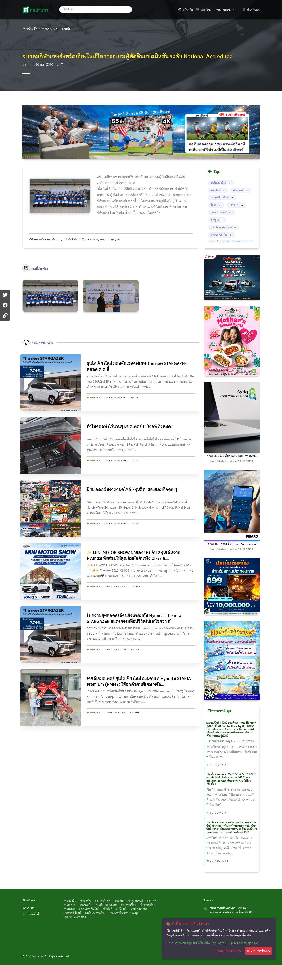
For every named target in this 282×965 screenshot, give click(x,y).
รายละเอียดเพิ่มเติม (229, 951)
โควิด (215, 205)
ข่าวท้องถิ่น (70, 900)
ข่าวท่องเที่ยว (128, 904)
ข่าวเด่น (151, 900)
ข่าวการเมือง (147, 904)
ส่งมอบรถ (240, 190)
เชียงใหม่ (217, 190)
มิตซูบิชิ (217, 219)
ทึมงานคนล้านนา (50, 239)
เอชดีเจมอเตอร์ (221, 212)
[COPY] (5, 315)
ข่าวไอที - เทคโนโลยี (115, 908)
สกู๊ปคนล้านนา (139, 908)
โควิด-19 (236, 205)
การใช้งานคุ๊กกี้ (30, 914)
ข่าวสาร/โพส (49, 29)
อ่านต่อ (66, 29)
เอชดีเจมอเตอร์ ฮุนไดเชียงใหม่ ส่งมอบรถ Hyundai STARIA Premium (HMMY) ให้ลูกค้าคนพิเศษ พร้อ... (139, 681)
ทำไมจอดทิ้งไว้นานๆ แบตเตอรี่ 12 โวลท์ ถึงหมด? (130, 427)
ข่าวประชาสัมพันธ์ (89, 908)
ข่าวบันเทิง (85, 904)
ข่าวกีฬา (28, 65)
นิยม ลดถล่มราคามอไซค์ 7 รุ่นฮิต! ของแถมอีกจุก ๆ (132, 490)
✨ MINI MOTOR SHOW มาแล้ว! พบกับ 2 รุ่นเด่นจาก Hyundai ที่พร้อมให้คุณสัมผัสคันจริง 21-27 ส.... (133, 555)
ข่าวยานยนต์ (135, 900)
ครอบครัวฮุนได (221, 234)
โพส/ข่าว (205, 9)
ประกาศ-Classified (75, 916)
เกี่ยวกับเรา (253, 9)
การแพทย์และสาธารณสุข (124, 912)
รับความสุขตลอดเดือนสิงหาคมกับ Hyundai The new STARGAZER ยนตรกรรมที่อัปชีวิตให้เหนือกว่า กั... (134, 618)
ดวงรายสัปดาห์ (72, 912)
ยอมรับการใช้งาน (258, 951)
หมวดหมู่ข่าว (226, 9)
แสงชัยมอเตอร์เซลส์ (223, 227)
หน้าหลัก (187, 9)
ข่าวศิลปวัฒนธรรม (106, 904)
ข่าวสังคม (69, 908)
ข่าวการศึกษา (103, 900)
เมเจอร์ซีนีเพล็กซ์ (222, 197)
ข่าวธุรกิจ (85, 900)
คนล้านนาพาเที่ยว (95, 912)
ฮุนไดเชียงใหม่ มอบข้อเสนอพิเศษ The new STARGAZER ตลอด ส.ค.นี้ (137, 366)
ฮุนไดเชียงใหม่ (220, 182)
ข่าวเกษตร (70, 904)
